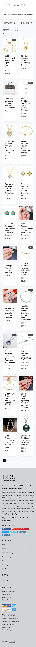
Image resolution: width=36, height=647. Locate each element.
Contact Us (5, 600)
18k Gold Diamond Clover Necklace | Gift (25, 60)
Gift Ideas (5, 561)
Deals (5, 14)
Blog (6, 580)
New (3, 545)
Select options (10, 78)
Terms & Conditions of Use (10, 618)
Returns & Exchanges (9, 591)
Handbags (30, 14)
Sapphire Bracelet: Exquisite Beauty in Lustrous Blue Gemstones (26, 313)
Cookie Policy (6, 627)
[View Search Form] (14, 5)
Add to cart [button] (26, 78)
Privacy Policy (6, 630)
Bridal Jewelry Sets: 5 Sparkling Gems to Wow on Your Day (25, 400)
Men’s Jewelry (22, 14)
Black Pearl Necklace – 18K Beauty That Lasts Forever (26, 440)
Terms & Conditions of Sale (10, 621)
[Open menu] (28, 5)
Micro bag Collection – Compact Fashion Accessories (10, 103)
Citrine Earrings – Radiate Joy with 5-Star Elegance (9, 268)
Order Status (6, 594)
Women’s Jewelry (12, 14)
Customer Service (7, 597)
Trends (4, 569)
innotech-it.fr (12, 642)
